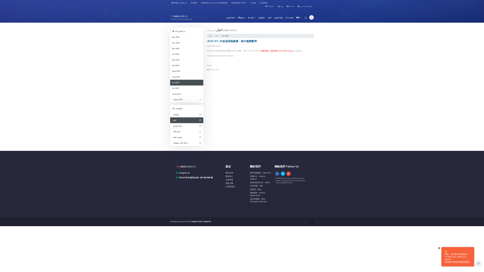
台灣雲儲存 (230, 186)
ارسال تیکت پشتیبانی (180, 143)
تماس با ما (289, 17)
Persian (270, 6)
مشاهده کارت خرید (306, 6)
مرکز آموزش (278, 17)
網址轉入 (229, 176)
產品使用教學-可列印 (238, 3)
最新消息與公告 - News (260, 182)
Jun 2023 (175, 82)
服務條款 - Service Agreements (257, 194)
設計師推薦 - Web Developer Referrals (258, 200)
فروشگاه (241, 17)
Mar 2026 (175, 37)
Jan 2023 (175, 88)
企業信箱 (229, 179)
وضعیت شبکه (177, 137)
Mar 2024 (175, 60)
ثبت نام (291, 6)
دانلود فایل (176, 131)
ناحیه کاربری (230, 17)
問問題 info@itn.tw (180, 3)
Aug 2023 (176, 77)
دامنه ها (251, 17)
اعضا (210, 36)
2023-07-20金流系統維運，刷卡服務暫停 (232, 41)
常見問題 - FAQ (256, 186)
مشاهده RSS (177, 99)
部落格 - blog (255, 189)
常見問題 (194, 3)
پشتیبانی (261, 17)
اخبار (269, 17)
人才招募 (253, 3)
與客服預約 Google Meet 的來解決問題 (214, 3)
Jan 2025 (175, 54)
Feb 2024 (175, 65)
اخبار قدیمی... (177, 94)
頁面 (298, 17)
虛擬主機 (229, 183)
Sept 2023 (176, 71)
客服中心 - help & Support (257, 177)
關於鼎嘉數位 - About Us (260, 173)
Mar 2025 (175, 48)
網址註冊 (229, 173)
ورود (281, 6)
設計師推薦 (263, 3)
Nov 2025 (176, 43)
